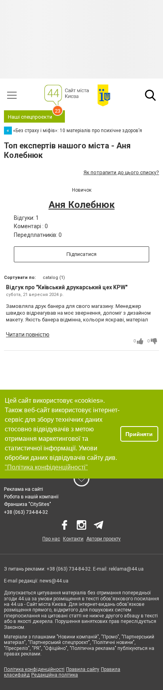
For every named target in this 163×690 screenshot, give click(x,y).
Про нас (51, 539)
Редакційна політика (54, 675)
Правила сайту (82, 669)
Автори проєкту (103, 539)
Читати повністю (27, 334)
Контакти (73, 539)
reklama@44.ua (126, 569)
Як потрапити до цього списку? (121, 172)
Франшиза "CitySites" (27, 504)
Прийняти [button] (139, 434)
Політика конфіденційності (34, 669)
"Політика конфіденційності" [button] (46, 467)
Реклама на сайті (23, 489)
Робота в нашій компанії (31, 497)
